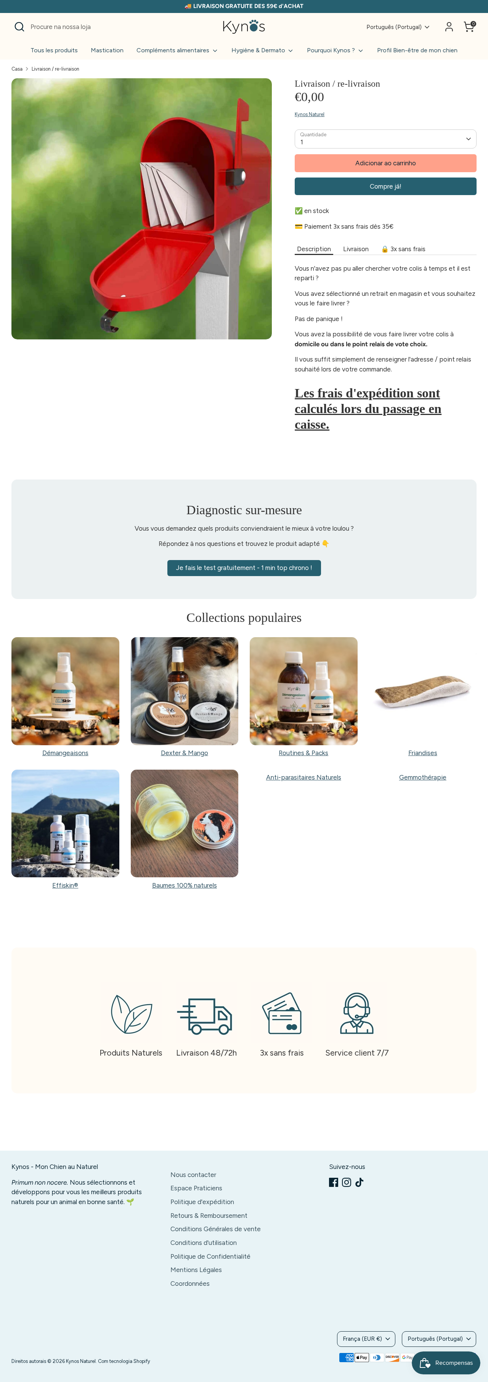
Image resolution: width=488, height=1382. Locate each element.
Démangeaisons (65, 753)
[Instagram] (346, 1182)
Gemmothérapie (422, 777)
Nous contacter (193, 1175)
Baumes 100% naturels (184, 885)
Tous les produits (54, 50)
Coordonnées (190, 1283)
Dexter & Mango (184, 753)
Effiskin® (65, 885)
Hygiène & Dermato (259, 50)
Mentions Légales (196, 1270)
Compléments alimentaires (173, 50)
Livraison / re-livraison (55, 69)
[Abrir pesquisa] (19, 27)
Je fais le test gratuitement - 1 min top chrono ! (244, 568)
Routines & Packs (303, 753)
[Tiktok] (359, 1182)
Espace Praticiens (196, 1188)
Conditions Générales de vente (215, 1229)
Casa (16, 69)
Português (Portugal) (394, 27)
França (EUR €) (362, 1338)
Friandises (422, 753)
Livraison (356, 249)
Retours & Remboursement (208, 1215)
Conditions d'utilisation (203, 1242)
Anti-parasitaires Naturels (303, 777)
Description (314, 249)
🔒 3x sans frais (403, 249)
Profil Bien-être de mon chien (417, 50)
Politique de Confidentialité (210, 1256)
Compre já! (385, 186)
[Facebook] (333, 1182)
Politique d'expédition (202, 1202)
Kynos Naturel (309, 114)
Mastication (107, 50)
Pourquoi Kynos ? (331, 50)
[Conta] (449, 26)
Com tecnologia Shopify (124, 1361)
